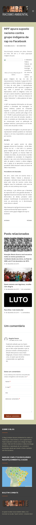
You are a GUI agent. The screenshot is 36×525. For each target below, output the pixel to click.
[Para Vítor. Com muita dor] (18, 300)
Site (6, 393)
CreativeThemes (7, 523)
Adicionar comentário (12, 399)
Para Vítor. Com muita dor (13, 310)
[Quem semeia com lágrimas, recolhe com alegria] (18, 275)
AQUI (31, 514)
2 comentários (25, 312)
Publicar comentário (12, 416)
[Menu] (33, 11)
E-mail (7, 387)
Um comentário (21, 46)
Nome (7, 381)
